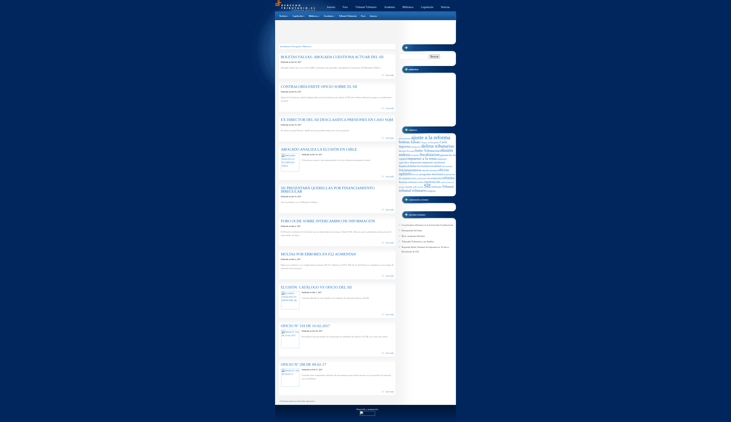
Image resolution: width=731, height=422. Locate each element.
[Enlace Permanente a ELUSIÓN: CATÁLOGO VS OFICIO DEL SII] (290, 300)
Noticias (445, 7)
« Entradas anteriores (288, 401)
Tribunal (448, 186)
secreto (420, 187)
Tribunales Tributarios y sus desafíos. (418, 241)
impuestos (416, 162)
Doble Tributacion (427, 151)
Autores (331, 7)
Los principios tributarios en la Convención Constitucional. (427, 225)
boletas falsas (409, 142)
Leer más (390, 75)
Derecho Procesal (406, 151)
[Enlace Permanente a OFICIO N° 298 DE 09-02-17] (290, 374)
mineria (425, 170)
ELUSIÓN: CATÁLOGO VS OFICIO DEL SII (316, 287)
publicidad (422, 178)
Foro (345, 7)
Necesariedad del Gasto (412, 230)
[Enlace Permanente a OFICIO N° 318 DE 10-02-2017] (290, 335)
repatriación (432, 182)
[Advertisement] (363, 32)
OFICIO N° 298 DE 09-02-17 (303, 364)
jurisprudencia (412, 170)
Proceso (415, 174)
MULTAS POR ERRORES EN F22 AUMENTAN (318, 254)
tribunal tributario (413, 190)
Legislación (427, 7)
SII (427, 186)
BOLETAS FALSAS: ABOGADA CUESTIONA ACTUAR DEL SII (332, 57)
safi (415, 186)
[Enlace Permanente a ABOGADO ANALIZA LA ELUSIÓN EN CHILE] (290, 166)
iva (401, 170)
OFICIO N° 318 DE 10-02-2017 (305, 325)
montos (434, 170)
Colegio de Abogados (429, 142)
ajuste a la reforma (430, 137)
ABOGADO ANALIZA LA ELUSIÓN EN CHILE (319, 149)
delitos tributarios (437, 146)
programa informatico (432, 174)
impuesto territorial (433, 162)
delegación (416, 147)
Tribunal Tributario (366, 7)
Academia (389, 7)
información (447, 166)
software (436, 186)
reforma (448, 178)
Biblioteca (407, 7)
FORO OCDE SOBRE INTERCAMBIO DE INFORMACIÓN (328, 221)
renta (420, 182)
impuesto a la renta (422, 159)
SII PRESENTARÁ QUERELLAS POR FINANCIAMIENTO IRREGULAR (327, 189)
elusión (446, 150)
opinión (405, 174)
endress (404, 155)
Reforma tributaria (408, 182)
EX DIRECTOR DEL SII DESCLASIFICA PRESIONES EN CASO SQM (337, 119)
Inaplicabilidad (408, 166)
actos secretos (405, 138)
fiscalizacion (430, 154)
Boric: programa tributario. (413, 236)
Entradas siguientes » (307, 401)
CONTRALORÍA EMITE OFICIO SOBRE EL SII (319, 86)
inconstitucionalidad (429, 166)
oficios (443, 170)
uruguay (431, 190)
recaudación (434, 178)
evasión (415, 155)
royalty (409, 186)
